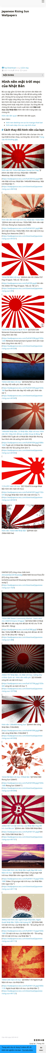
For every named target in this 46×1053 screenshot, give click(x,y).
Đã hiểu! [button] (41, 1049)
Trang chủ (40, 1043)
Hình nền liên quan (9, 116)
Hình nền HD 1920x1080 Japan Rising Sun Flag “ (21, 170)
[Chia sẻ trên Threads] (37, 1040)
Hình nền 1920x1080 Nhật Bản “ (14, 530)
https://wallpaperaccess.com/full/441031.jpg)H (21, 228)
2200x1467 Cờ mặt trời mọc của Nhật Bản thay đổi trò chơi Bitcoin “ (22, 827)
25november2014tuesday (12, 575)
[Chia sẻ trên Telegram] (43, 1040)
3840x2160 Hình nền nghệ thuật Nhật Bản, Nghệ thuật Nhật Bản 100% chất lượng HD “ (21, 921)
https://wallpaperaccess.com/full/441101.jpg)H (21, 832)
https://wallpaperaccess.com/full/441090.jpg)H (21, 730)
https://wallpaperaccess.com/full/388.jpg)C (19, 629)
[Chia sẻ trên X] (35, 1040)
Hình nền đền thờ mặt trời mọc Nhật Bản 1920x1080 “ (23, 221)
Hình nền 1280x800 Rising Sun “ (14, 724)
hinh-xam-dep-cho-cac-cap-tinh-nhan (21, 125)
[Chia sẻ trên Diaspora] (41, 1040)
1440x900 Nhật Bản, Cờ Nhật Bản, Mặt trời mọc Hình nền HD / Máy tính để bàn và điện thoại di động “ (23, 432)
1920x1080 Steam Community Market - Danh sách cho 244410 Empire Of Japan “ (22, 619)
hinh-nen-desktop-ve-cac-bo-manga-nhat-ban (24, 122)
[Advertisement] (23, 42)
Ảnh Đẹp (25, 68)
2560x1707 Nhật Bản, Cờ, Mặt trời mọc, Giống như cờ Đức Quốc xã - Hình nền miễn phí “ (22, 676)
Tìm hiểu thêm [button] (27, 1050)
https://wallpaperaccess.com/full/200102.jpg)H (21, 179)
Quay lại (32, 1043)
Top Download (10, 67)
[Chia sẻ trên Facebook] (39, 1040)
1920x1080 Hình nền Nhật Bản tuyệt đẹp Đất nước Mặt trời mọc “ (22, 871)
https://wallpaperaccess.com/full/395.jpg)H (19, 283)
